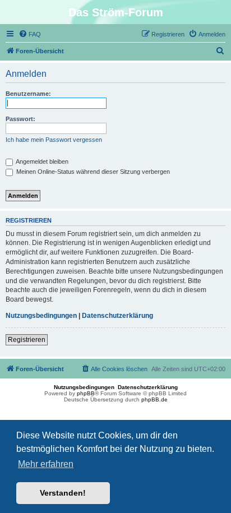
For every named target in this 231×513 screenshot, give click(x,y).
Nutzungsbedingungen (41, 316)
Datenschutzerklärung (117, 316)
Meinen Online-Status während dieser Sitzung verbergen (92, 171)
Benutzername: (28, 93)
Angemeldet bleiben (41, 161)
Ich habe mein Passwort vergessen (54, 139)
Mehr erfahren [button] (45, 464)
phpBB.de (154, 399)
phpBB (86, 393)
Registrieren (26, 340)
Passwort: (20, 118)
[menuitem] (30, 34)
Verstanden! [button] (63, 492)
